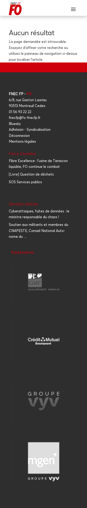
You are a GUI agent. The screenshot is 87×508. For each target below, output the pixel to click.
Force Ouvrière (22, 153)
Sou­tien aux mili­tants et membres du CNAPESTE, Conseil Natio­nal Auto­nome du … (38, 230)
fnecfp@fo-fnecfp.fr (24, 117)
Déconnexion (19, 135)
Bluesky (15, 123)
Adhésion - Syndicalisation (30, 129)
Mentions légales (22, 141)
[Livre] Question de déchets (31, 174)
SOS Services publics (25, 182)
